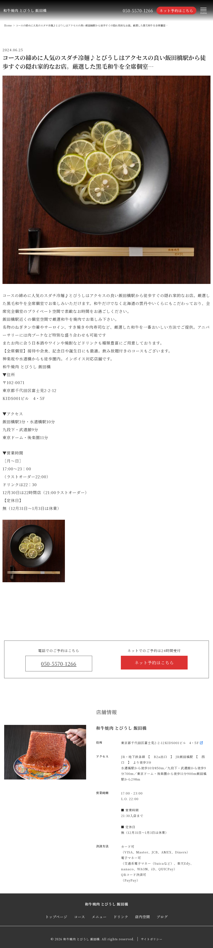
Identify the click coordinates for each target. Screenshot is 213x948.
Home (8, 25)
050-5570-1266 (138, 10)
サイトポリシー (151, 939)
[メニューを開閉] (203, 11)
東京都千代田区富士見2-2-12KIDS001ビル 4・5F (160, 743)
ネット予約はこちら (176, 10)
